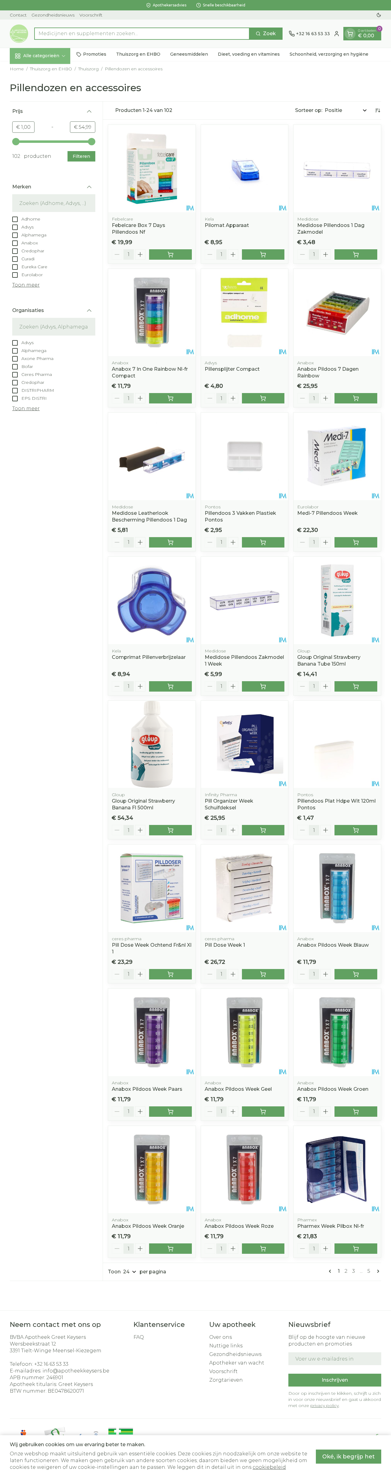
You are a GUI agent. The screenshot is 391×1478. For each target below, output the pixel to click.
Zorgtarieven (226, 1380)
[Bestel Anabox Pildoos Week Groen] (355, 1111)
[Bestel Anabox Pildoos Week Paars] (170, 1111)
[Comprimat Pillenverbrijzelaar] (152, 600)
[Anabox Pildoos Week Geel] (244, 1032)
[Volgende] (377, 1271)
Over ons (220, 1337)
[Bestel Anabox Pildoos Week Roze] (263, 1248)
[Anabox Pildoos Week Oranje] (152, 1169)
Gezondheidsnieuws (53, 15)
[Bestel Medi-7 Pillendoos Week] (355, 542)
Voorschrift (90, 15)
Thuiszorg (88, 69)
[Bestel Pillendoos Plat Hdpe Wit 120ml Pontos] (355, 830)
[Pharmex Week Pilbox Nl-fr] (337, 1169)
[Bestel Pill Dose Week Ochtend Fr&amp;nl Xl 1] (170, 974)
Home (17, 69)
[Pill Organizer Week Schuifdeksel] (244, 744)
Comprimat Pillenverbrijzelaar (149, 657)
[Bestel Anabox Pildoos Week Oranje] (170, 1248)
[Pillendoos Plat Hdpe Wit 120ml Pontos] (337, 744)
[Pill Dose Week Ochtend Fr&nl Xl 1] (152, 888)
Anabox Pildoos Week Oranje (148, 1226)
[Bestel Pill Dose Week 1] (263, 974)
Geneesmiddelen (189, 54)
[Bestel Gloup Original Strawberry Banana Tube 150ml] (355, 686)
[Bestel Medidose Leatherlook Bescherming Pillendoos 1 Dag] (170, 542)
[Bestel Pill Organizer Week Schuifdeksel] (263, 830)
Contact (18, 15)
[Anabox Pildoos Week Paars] (152, 1032)
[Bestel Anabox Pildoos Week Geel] (263, 1111)
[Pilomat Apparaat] (244, 168)
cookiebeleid (269, 1467)
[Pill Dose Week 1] (244, 888)
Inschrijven (335, 1380)
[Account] (337, 34)
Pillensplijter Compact (232, 369)
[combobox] (142, 34)
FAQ (138, 1337)
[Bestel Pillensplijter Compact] (263, 398)
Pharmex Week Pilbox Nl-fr (330, 1226)
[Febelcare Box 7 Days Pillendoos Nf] (152, 168)
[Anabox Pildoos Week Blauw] (337, 888)
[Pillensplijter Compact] (244, 312)
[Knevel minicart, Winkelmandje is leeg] (350, 33)
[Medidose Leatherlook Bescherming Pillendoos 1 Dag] (152, 456)
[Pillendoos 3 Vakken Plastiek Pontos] (244, 456)
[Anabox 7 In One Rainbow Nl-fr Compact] (152, 312)
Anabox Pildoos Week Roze (239, 1226)
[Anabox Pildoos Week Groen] (337, 1032)
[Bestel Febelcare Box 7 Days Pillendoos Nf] (170, 254)
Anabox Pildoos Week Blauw (333, 945)
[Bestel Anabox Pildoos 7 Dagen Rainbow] (355, 398)
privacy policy (324, 1405)
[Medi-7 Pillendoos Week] (337, 456)
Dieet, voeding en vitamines (249, 54)
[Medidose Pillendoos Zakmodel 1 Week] (244, 600)
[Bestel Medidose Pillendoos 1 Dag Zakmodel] (355, 254)
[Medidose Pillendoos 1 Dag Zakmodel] (337, 168)
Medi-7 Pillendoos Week (327, 513)
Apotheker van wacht (236, 1363)
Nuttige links (226, 1346)
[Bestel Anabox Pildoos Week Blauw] (355, 974)
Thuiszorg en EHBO (138, 54)
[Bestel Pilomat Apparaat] (263, 254)
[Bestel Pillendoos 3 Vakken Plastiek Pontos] (263, 542)
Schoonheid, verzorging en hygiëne (329, 54)
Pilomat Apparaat (227, 225)
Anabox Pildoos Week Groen (332, 1089)
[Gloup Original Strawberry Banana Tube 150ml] (337, 600)
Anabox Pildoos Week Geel (238, 1089)
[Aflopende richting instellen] (377, 110)
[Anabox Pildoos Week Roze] (244, 1169)
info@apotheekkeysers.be (75, 1371)
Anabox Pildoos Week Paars (147, 1089)
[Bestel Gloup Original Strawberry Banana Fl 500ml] (170, 830)
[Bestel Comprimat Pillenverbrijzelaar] (170, 686)
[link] (331, 1271)
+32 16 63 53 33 (51, 1364)
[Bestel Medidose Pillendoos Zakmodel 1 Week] (263, 686)
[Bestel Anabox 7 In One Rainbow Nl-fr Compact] (170, 398)
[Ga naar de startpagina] (19, 33)
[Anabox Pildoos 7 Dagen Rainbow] (337, 312)
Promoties (94, 54)
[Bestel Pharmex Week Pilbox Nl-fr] (355, 1248)
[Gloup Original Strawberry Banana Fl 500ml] (152, 744)
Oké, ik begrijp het (348, 1456)
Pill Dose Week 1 (225, 945)
